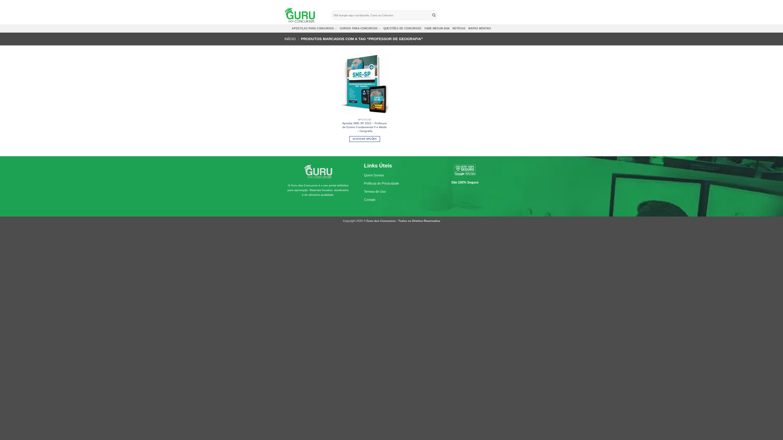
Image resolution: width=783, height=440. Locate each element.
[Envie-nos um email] (496, 3)
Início (290, 39)
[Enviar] (434, 15)
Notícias (459, 28)
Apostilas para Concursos (313, 28)
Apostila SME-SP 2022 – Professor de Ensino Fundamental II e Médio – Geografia (364, 127)
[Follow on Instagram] (489, 3)
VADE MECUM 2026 (437, 28)
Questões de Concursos (402, 28)
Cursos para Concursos (359, 28)
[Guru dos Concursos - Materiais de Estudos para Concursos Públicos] (304, 15)
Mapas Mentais (479, 28)
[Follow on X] (492, 3)
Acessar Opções (365, 139)
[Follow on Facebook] (485, 3)
